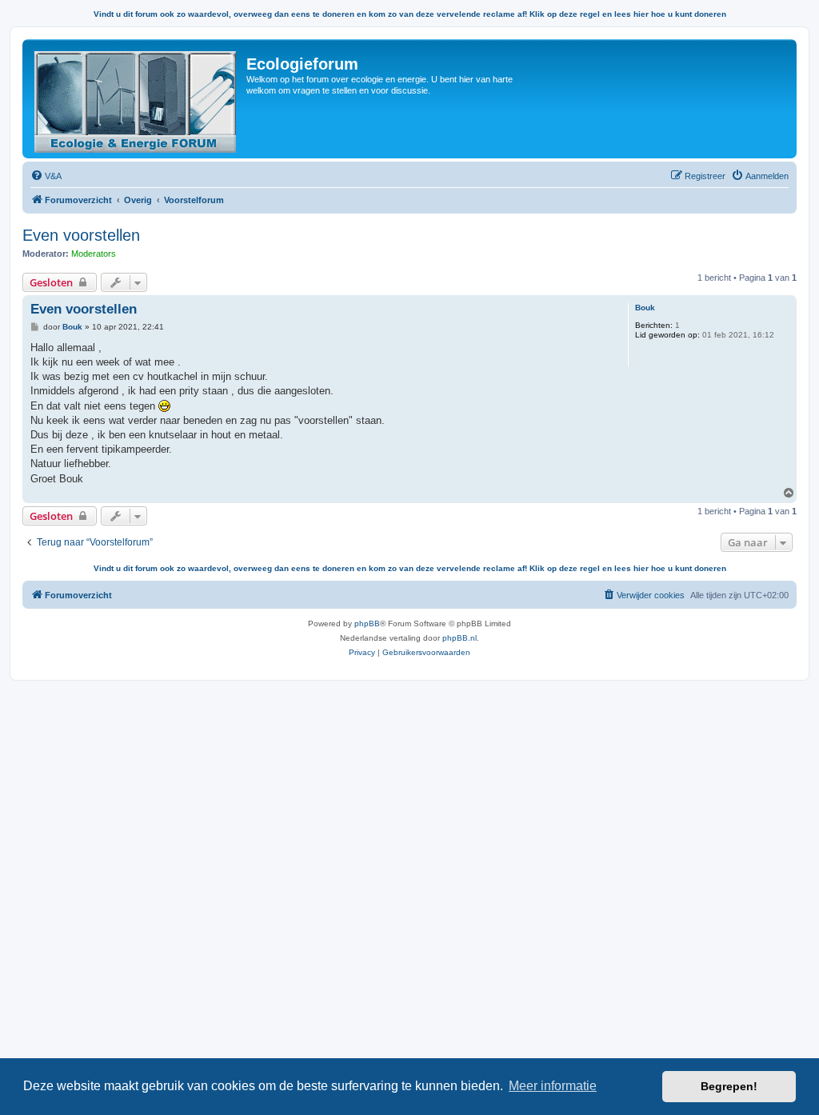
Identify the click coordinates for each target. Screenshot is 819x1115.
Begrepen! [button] (729, 1086)
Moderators (93, 253)
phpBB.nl (459, 637)
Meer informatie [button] (553, 1086)
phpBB (367, 623)
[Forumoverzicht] (136, 98)
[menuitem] (46, 176)
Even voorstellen (81, 235)
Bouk (645, 307)
